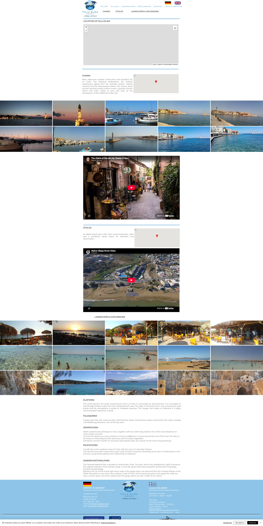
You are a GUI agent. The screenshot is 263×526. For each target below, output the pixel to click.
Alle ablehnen (239, 523)
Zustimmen (252, 523)
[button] (26, 113)
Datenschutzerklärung (108, 523)
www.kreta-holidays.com (98, 506)
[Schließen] (260, 522)
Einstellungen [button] (227, 523)
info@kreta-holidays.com (99, 504)
